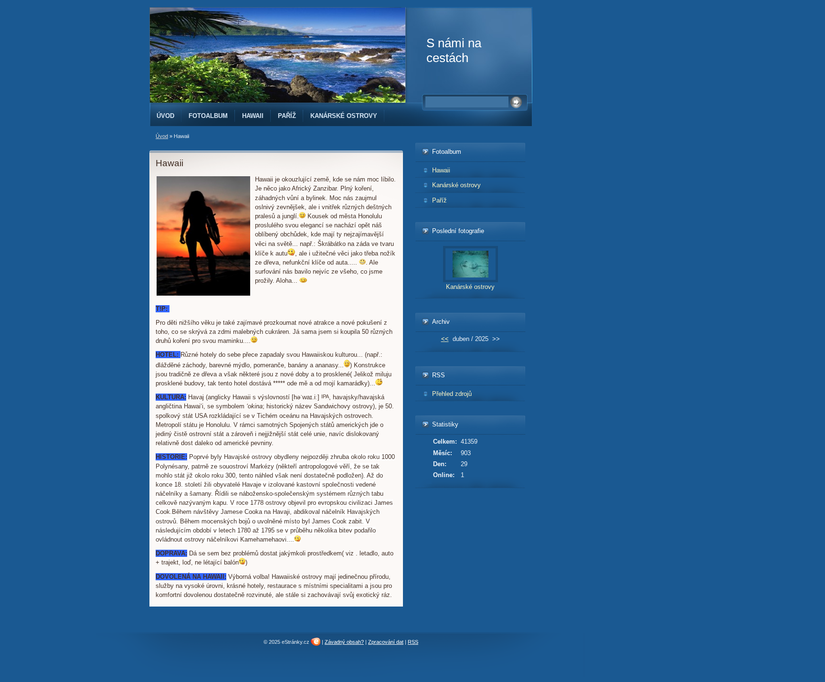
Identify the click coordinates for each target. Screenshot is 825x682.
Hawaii (253, 115)
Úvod (165, 115)
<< (445, 338)
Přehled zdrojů (452, 393)
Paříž (287, 115)
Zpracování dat (385, 642)
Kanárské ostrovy (343, 115)
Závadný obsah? (344, 642)
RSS (413, 642)
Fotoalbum (208, 115)
